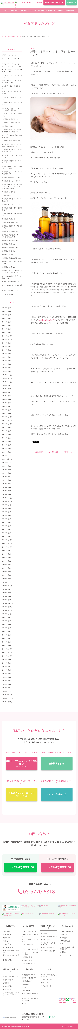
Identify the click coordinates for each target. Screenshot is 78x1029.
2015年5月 (5, 673)
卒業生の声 (6, 938)
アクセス (39, 2)
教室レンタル (45, 983)
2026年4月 (5, 322)
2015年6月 (5, 670)
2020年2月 (5, 575)
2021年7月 (5, 515)
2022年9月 (5, 466)
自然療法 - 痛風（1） (9, 267)
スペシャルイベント (28, 963)
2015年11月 (6, 652)
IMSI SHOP (25, 984)
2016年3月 (5, 638)
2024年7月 (5, 392)
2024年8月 (5, 389)
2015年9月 (5, 659)
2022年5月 (5, 480)
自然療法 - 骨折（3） (9, 251)
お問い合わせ (7, 989)
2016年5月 (5, 631)
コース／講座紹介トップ (30, 931)
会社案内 (63, 952)
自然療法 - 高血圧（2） (9, 219)
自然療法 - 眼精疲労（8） (10, 240)
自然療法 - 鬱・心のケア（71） (12, 181)
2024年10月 (6, 382)
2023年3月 (5, 448)
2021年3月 (5, 529)
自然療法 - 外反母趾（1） (10, 222)
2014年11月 (6, 695)
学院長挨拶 (63, 934)
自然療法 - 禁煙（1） (9, 244)
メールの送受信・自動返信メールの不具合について (11, 994)
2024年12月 (6, 375)
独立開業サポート (47, 940)
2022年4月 (5, 484)
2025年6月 (5, 353)
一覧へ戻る (54, 452)
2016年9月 (5, 617)
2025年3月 (5, 364)
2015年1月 (5, 687)
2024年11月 (6, 378)
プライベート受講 (47, 979)
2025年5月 (5, 357)
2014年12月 (6, 691)
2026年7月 (5, 311)
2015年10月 (6, 656)
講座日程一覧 (7, 934)
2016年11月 (6, 610)
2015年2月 (5, 684)
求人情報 (44, 933)
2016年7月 (5, 624)
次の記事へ (66, 452)
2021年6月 (5, 519)
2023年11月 (6, 420)
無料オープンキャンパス (54, 2)
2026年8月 (5, 308)
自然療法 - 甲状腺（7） (9, 126)
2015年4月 (5, 677)
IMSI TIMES (26, 990)
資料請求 (71, 2)
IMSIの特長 (6, 931)
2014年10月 (6, 698)
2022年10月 (6, 462)
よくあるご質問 (8, 947)
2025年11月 (6, 339)
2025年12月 (6, 336)
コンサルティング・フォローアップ (49, 943)
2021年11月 (6, 501)
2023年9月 (5, 427)
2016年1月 (5, 645)
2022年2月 (5, 491)
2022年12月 (6, 455)
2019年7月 (5, 596)
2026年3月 (5, 325)
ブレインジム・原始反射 (30, 949)
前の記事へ (40, 452)
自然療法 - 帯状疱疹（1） (10, 231)
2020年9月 (5, 550)
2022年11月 (6, 459)
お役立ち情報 (7, 960)
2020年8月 (5, 554)
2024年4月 (5, 403)
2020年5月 (5, 564)
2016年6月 (5, 628)
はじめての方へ (8, 944)
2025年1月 (5, 371)
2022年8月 (5, 469)
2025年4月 (5, 360)
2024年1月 (5, 413)
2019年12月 (6, 582)
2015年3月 (5, 680)
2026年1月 (5, 332)
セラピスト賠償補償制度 (49, 936)
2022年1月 (5, 494)
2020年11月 (6, 543)
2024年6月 (5, 396)
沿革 (61, 944)
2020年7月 (5, 557)
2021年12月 (6, 498)
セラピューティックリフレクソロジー (30, 999)
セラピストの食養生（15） (10, 290)
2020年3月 (5, 571)
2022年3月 (5, 487)
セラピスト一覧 (46, 986)
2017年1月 (5, 607)
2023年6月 (5, 438)
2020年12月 (6, 540)
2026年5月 (5, 318)
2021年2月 (5, 533)
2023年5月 (5, 441)
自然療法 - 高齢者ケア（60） (11, 177)
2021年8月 (5, 512)
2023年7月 (5, 434)
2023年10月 (6, 424)
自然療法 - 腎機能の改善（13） (12, 258)
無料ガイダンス (8, 980)
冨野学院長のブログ (28, 975)
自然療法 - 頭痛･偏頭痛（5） (11, 141)
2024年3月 (5, 406)
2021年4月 (5, 526)
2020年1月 (5, 578)
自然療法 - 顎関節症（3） (10, 247)
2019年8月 (5, 592)
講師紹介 (6, 941)
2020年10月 (6, 547)
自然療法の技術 (27, 960)
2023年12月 (6, 417)
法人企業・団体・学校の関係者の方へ (68, 948)
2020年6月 (5, 561)
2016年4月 (5, 635)
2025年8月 (5, 346)
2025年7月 (5, 350)
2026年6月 (5, 315)
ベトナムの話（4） (8, 294)
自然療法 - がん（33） (9, 195)
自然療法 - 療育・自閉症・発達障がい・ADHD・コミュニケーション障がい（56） (12, 186)
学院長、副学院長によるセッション (49, 975)
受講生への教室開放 (47, 947)
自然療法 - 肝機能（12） (10, 254)
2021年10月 (6, 505)
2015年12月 (6, 649)
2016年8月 (5, 621)
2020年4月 (5, 568)
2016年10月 (6, 614)
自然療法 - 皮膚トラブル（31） (12, 123)
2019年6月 (5, 600)
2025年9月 (5, 343)
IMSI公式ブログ (27, 981)
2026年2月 (5, 329)
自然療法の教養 (27, 957)
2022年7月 (5, 473)
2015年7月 (5, 666)
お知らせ (25, 1003)
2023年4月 (5, 445)
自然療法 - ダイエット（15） (11, 204)
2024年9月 (5, 385)
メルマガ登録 (7, 986)
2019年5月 (5, 603)
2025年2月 (5, 367)
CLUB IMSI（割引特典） (49, 951)
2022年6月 (5, 476)
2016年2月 (5, 642)
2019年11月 (6, 585)
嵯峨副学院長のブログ (29, 978)
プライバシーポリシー (69, 1026)
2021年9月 (5, 508)
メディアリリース (66, 955)
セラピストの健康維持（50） (11, 281)
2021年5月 (5, 522)
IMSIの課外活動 (65, 941)
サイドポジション (45, 320)
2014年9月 (5, 702)
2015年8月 (5, 663)
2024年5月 (5, 399)
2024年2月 (5, 410)
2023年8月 (5, 431)
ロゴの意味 (63, 938)
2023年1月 (5, 452)
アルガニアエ (26, 987)
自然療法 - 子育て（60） (10, 192)
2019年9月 (5, 589)
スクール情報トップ (66, 931)
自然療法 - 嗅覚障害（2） (10, 119)
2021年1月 (5, 536)
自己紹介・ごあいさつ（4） (11, 55)
